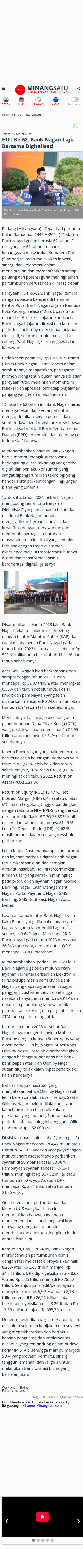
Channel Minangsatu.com (42, 1405)
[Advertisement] (41, 41)
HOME (6, 115)
